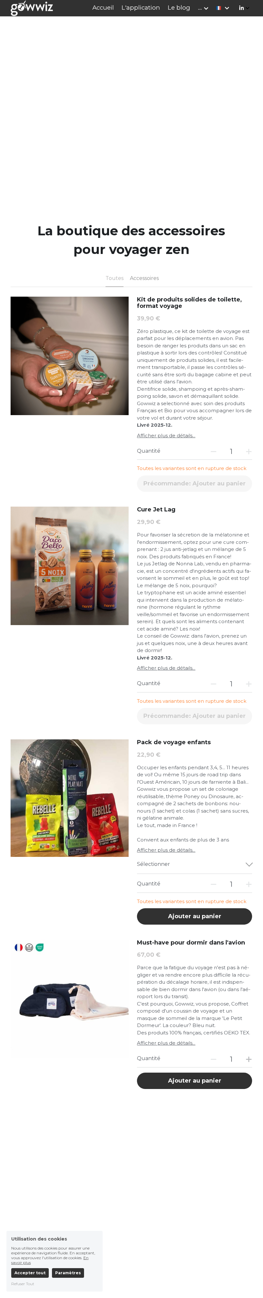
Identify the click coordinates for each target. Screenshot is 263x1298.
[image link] (32, 7)
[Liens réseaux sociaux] (241, 8)
